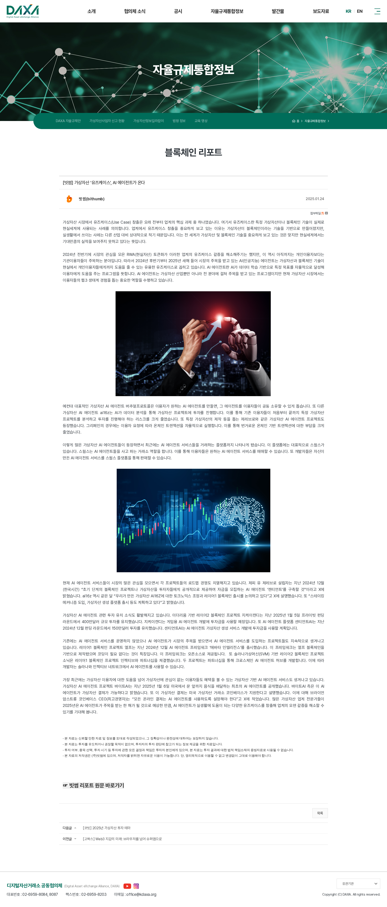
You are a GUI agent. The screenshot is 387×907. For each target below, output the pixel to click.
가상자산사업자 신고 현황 (107, 121)
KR (348, 11)
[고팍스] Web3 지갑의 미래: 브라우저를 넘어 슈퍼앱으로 (122, 839)
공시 (178, 11)
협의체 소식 (134, 11)
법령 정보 (179, 121)
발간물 (278, 11)
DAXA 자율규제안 (68, 121)
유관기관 (348, 884)
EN (359, 11)
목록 (320, 813)
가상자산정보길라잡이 (148, 121)
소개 (91, 11)
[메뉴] (377, 11)
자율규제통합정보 (227, 11)
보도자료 (321, 11)
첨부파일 (317, 213)
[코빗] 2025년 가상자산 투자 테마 (107, 828)
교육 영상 (201, 121)
